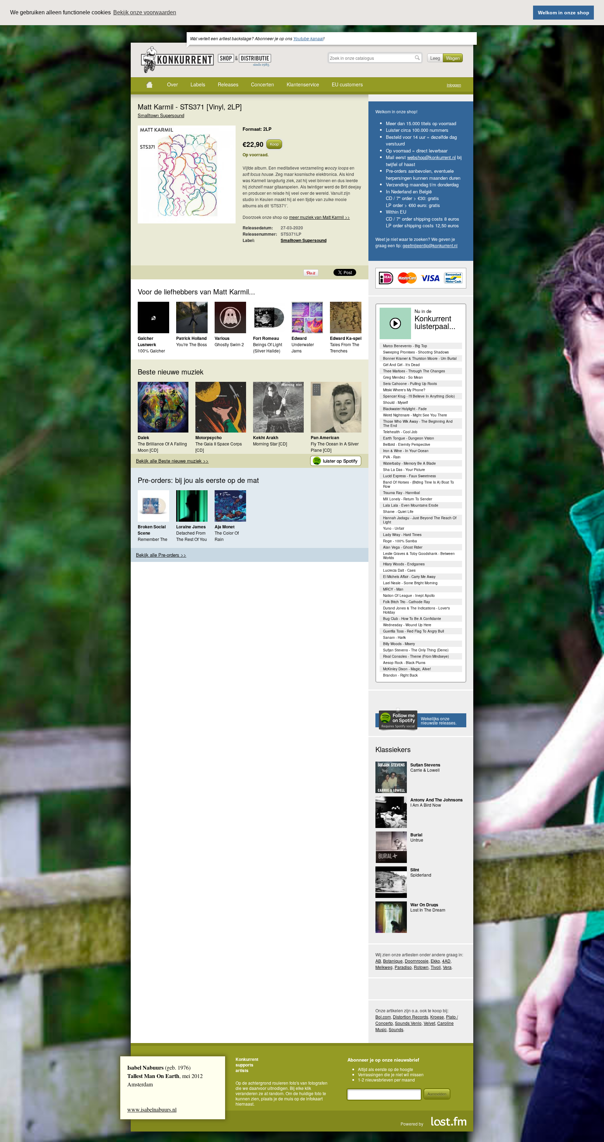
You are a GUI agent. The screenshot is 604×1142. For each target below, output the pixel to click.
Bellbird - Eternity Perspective (406, 444)
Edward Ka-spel (345, 338)
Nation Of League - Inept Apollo (409, 595)
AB (378, 961)
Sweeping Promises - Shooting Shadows (416, 352)
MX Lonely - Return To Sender (407, 499)
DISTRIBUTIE (255, 60)
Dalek (143, 437)
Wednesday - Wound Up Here (407, 624)
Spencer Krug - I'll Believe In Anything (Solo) (419, 396)
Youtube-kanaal (308, 38)
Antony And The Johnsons (436, 800)
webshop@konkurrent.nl (431, 157)
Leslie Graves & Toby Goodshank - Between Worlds (419, 555)
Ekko (435, 961)
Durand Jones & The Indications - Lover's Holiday (416, 610)
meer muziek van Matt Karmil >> (319, 217)
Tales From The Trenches (344, 347)
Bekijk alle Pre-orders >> (161, 554)
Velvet (429, 1023)
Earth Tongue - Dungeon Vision (408, 438)
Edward (299, 338)
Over (172, 84)
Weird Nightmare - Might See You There (415, 415)
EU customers (347, 84)
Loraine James (191, 526)
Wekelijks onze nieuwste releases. (438, 720)
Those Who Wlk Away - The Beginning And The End (418, 423)
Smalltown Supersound (161, 115)
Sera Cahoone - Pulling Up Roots (410, 383)
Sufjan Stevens (425, 765)
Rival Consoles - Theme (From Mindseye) (416, 656)
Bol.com (383, 1017)
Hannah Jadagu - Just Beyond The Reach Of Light (419, 519)
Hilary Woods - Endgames (404, 564)
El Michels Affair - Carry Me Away (409, 576)
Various (222, 338)
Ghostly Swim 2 (229, 344)
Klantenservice (303, 84)
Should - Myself (395, 402)
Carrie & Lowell (425, 770)
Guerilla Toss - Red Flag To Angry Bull (413, 631)
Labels (197, 84)
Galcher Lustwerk (147, 341)
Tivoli (436, 967)
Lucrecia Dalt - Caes (399, 570)
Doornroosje (417, 961)
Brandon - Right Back (400, 675)
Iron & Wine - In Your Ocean (406, 450)
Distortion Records (410, 1017)
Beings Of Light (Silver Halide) (267, 347)
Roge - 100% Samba (400, 540)
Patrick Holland (191, 338)
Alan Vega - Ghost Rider (402, 547)
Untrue (416, 840)
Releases (228, 84)
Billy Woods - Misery (399, 643)
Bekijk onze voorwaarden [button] (144, 12)
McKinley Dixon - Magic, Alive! (407, 668)
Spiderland (420, 875)
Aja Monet (225, 526)
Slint (414, 869)
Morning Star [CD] (270, 444)
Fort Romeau (266, 338)
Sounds (396, 1029)
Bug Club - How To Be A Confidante (412, 618)
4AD (446, 961)
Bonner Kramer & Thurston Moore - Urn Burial (419, 358)
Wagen (453, 58)
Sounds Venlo (408, 1023)
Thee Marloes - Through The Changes (414, 371)
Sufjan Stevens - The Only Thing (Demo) (415, 650)
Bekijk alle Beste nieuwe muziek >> (172, 460)
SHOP (226, 58)
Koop (274, 144)
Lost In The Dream (427, 910)
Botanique (393, 961)
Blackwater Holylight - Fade (405, 408)
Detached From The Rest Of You (191, 536)
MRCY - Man (393, 589)
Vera (447, 967)
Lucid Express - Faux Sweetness (409, 475)
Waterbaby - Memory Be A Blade (409, 463)
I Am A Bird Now (425, 805)
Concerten (262, 84)
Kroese (437, 1017)
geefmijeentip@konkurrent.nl (430, 245)
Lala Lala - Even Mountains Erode (410, 505)
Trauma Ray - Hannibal (401, 492)
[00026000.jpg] (176, 178)
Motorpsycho (208, 437)
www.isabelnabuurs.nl (152, 1109)
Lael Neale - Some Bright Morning (410, 582)
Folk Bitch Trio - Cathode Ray (406, 601)
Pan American (325, 437)
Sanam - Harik (394, 637)
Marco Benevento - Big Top (405, 345)
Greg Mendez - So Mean (403, 377)
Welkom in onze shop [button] (563, 12)
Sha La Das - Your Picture (404, 469)
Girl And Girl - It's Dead (401, 364)
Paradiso (403, 967)
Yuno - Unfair (393, 528)
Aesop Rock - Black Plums (404, 662)
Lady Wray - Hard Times (402, 534)
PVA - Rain (392, 457)
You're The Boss (191, 344)
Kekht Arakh (265, 437)
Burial (416, 834)
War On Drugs (424, 904)
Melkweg (384, 967)
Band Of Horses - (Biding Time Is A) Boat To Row (418, 484)
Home (149, 85)
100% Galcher (151, 351)
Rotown (421, 967)
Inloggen (454, 85)
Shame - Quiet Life (398, 511)
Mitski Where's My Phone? (404, 389)
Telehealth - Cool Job (400, 431)
